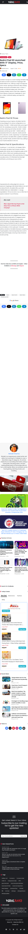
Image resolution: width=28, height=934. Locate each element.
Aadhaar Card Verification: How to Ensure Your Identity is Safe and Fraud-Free (19, 715)
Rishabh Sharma (5, 68)
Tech (7, 54)
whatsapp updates (5, 893)
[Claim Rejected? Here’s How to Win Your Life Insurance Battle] (6, 709)
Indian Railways (5, 888)
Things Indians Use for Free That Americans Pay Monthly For (19, 679)
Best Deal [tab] (4, 595)
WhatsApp (13, 265)
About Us (9, 922)
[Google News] (14, 300)
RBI (2, 891)
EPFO (20, 880)
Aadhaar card (4, 878)
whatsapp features (21, 891)
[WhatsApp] (19, 74)
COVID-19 (4, 880)
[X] (9, 74)
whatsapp (13, 891)
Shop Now (22, 629)
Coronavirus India (20, 878)
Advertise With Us (18, 922)
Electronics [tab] (11, 596)
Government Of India (6, 886)
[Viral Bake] (14, 2)
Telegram (21, 265)
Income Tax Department (18, 886)
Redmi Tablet (22, 294)
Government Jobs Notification (17, 883)
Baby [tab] (3, 599)
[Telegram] (24, 74)
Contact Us (15, 924)
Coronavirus (12, 878)
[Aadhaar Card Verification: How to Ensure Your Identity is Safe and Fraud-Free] (6, 715)
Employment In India (12, 880)
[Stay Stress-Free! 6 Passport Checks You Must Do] (6, 686)
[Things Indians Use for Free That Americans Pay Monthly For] (6, 679)
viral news (7, 891)
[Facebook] (4, 74)
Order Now (6, 611)
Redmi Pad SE (14, 294)
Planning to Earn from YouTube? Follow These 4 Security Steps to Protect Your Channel (14, 485)
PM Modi (21, 888)
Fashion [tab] (19, 596)
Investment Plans (13, 888)
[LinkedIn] (14, 74)
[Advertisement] (14, 20)
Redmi (8, 294)
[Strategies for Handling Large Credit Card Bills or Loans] (6, 702)
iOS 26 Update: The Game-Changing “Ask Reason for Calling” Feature (21, 552)
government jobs (5, 883)
